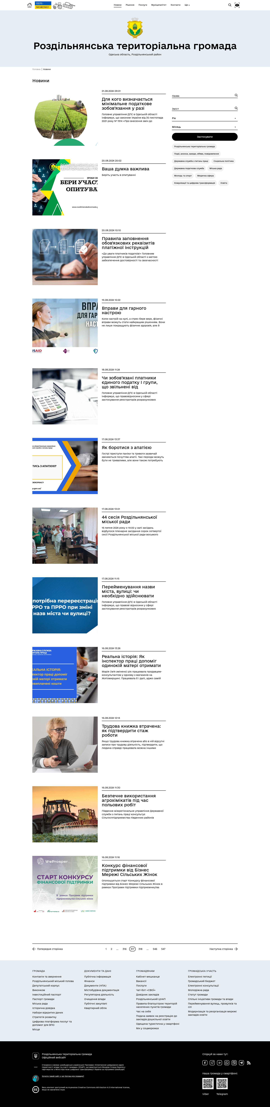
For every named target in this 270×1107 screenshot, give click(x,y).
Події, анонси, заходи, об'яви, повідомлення (196, 154)
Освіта (223, 183)
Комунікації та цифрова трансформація (194, 183)
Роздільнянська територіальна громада (194, 146)
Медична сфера (205, 176)
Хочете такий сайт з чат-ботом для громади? (63, 1076)
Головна (36, 69)
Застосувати (205, 136)
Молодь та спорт (183, 176)
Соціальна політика (224, 161)
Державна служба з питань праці (191, 161)
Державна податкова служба (189, 168)
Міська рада (216, 168)
